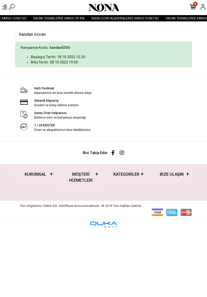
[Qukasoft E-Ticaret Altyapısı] (103, 224)
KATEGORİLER (126, 174)
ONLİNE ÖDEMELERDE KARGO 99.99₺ (58, 18)
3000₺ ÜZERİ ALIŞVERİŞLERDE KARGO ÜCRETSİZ (124, 18)
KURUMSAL (35, 174)
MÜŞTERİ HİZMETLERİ (81, 177)
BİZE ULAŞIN (172, 174)
